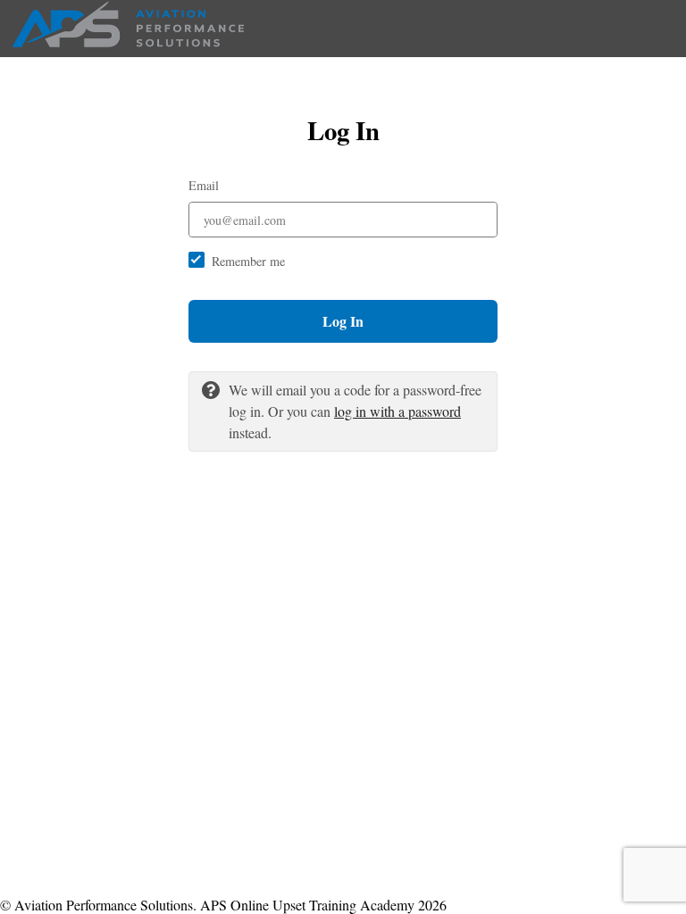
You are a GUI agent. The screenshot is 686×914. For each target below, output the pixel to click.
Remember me (248, 261)
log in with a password (397, 411)
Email (203, 185)
